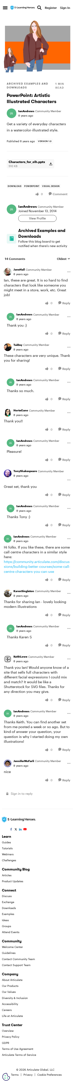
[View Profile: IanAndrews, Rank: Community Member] (11, 113)
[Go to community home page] (22, 8)
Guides (6, 842)
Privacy (27, 1074)
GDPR (5, 1042)
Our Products (10, 985)
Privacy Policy (10, 1036)
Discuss (7, 896)
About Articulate (12, 979)
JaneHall (19, 269)
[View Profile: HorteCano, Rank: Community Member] (8, 413)
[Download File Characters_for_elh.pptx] (50, 163)
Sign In (65, 7)
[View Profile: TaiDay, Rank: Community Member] (8, 347)
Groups (6, 926)
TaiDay (17, 344)
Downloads (9, 908)
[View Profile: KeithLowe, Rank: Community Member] (8, 659)
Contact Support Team (16, 965)
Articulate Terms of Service (19, 1054)
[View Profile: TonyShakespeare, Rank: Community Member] (8, 473)
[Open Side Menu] (5, 8)
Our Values (9, 991)
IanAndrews (26, 111)
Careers (7, 1010)
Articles (7, 875)
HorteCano (20, 410)
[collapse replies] (37, 267)
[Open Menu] (69, 272)
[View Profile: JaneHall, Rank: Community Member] (8, 272)
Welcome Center (12, 947)
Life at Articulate (12, 1015)
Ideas (5, 920)
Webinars (8, 854)
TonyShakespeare (25, 471)
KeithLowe (20, 656)
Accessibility (10, 1004)
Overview (8, 1030)
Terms (15, 1074)
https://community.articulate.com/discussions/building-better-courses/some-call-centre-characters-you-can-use (37, 566)
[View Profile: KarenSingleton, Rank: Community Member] (8, 593)
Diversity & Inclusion (15, 998)
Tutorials (7, 848)
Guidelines (9, 952)
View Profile (37, 218)
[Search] (39, 7)
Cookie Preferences (49, 1074)
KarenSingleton (23, 591)
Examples (8, 914)
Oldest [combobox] (63, 259)
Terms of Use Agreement (17, 1048)
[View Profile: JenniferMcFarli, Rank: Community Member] (8, 763)
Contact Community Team (18, 959)
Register (51, 7)
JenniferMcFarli (23, 761)
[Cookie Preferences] (6, 1077)
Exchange (8, 902)
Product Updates (12, 881)
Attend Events (10, 932)
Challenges (9, 860)
